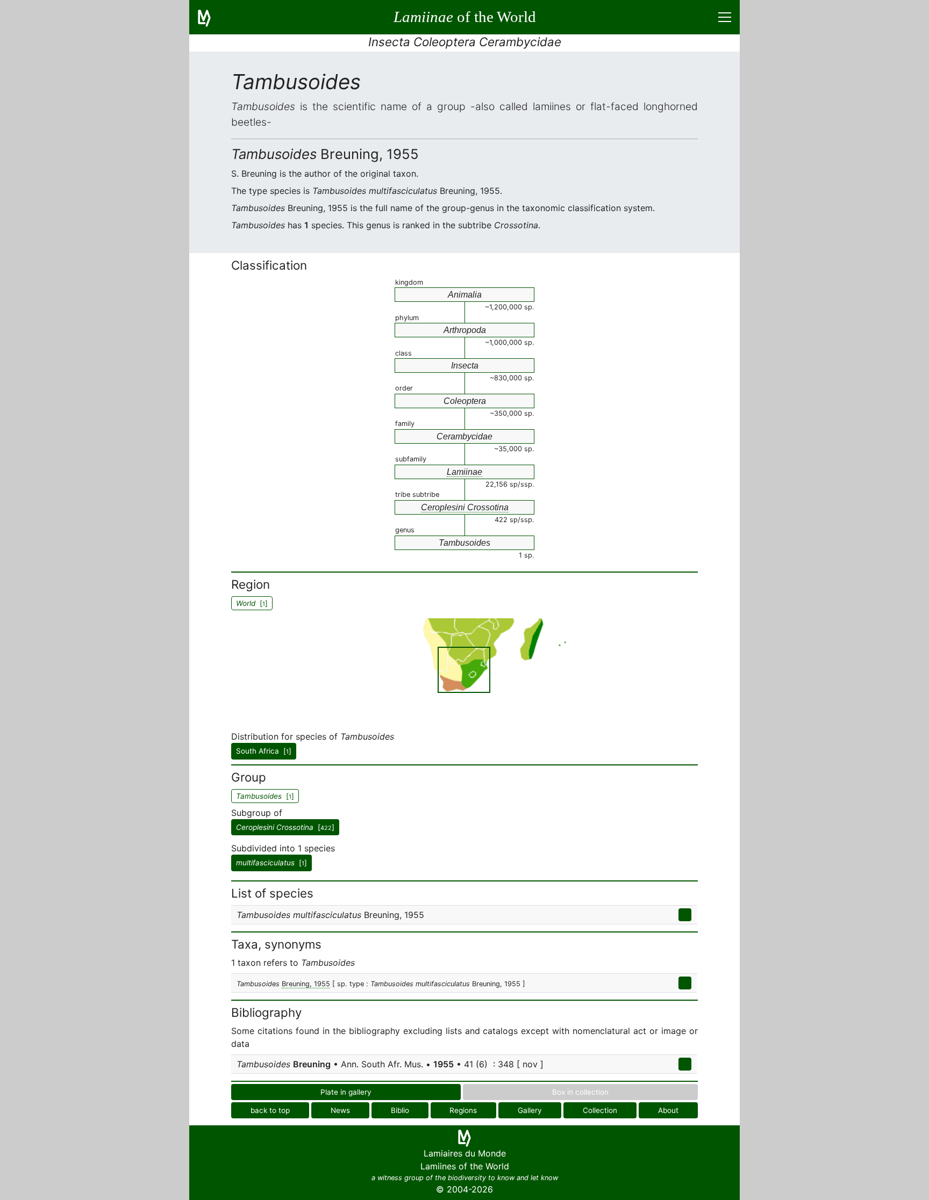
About (668, 1110)
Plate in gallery (345, 1092)
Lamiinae (464, 471)
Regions (463, 1110)
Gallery (530, 1110)
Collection (600, 1110)
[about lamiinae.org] (211, 17)
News (340, 1110)
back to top (270, 1110)
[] (285, 827)
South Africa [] (263, 751)
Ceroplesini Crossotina (465, 507)
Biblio (400, 1110)
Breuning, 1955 (306, 984)
